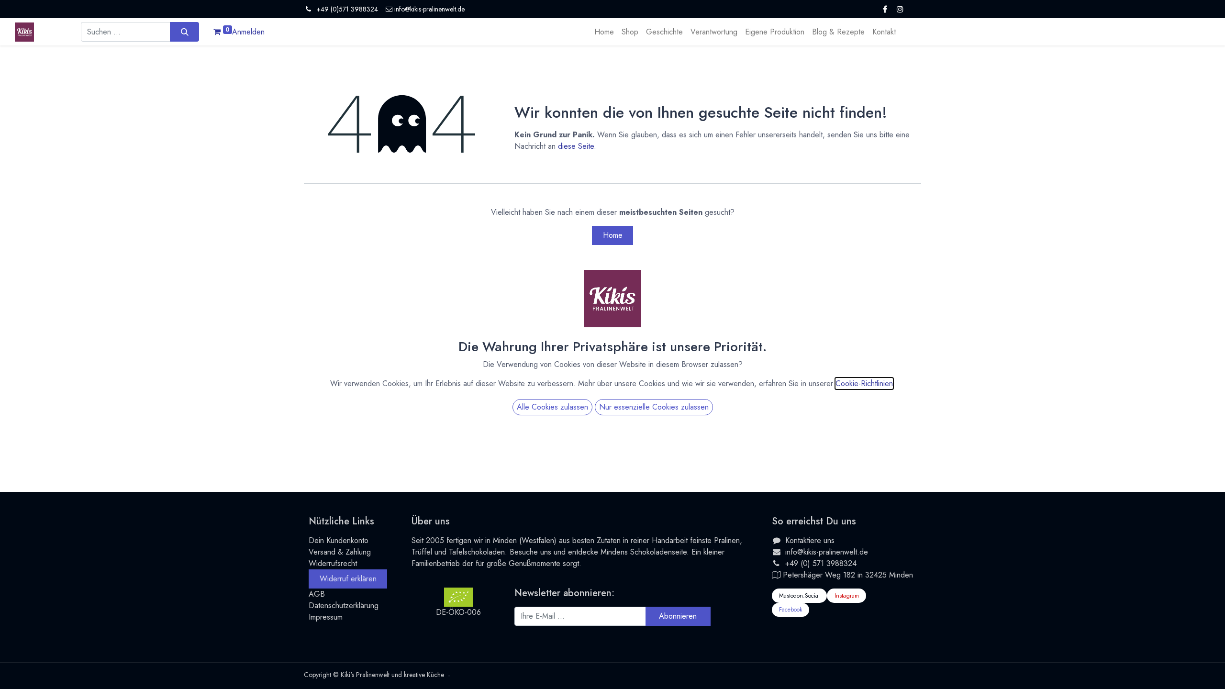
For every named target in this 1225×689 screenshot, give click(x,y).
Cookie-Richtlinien (864, 383)
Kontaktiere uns (810, 540)
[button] (678, 616)
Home (613, 235)
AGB (317, 594)
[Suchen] (184, 31)
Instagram (847, 595)
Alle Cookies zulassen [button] (552, 406)
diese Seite (576, 146)
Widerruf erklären (348, 578)
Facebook (790, 609)
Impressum (326, 616)
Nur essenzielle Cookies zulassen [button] (654, 406)
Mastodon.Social (799, 595)
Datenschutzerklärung (344, 605)
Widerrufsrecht (333, 563)
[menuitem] (604, 32)
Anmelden (248, 31)
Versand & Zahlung (340, 551)
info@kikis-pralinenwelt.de (826, 551)
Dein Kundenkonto (338, 540)
